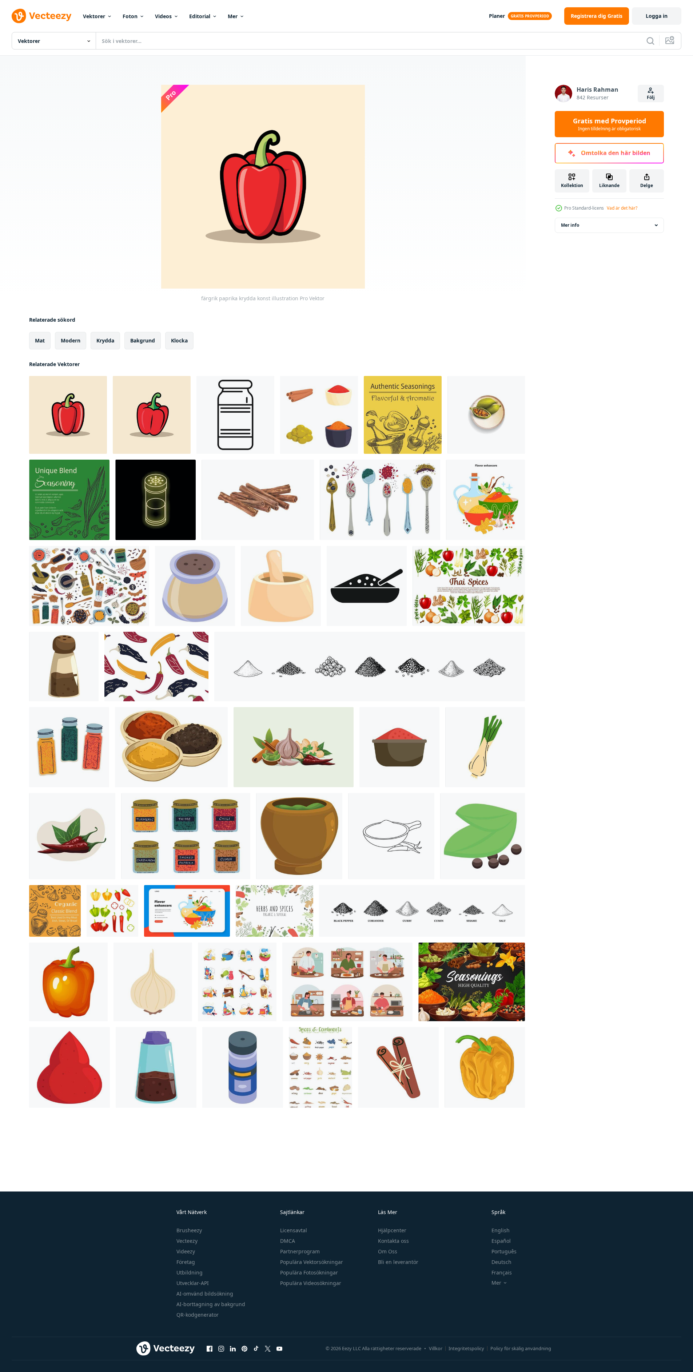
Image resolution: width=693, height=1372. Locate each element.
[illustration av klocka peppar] (485, 1067)
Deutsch (501, 1261)
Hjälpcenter (392, 1230)
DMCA (287, 1240)
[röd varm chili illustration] (72, 836)
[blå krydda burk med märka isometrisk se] (242, 1067)
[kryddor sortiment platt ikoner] (237, 982)
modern (70, 340)
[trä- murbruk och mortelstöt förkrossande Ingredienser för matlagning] (281, 586)
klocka (179, 340)
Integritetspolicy (466, 1348)
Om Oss (387, 1251)
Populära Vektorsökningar (311, 1261)
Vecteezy (187, 1240)
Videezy (185, 1251)
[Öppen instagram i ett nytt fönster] (221, 1348)
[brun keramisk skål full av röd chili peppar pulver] (399, 747)
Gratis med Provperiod (609, 124)
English (500, 1230)
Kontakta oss (393, 1240)
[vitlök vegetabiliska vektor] (152, 982)
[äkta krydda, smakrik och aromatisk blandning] (403, 415)
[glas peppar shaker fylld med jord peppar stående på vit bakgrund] (64, 666)
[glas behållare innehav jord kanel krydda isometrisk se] (195, 586)
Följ (651, 97)
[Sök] (650, 40)
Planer (497, 15)
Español (501, 1240)
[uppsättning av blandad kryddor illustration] (319, 415)
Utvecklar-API (192, 1283)
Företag (185, 1261)
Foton (130, 16)
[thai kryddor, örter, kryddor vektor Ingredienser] (469, 586)
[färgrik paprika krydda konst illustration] (68, 415)
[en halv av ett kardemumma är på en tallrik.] (486, 415)
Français (501, 1272)
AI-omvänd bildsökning (204, 1293)
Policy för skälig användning (520, 1348)
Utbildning (189, 1272)
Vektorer (94, 16)
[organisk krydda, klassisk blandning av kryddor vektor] (55, 911)
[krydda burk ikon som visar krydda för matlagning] (235, 415)
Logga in (657, 15)
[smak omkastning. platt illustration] (485, 500)
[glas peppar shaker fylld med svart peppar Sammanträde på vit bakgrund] (156, 1067)
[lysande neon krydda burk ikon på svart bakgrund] (155, 500)
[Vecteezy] (41, 16)
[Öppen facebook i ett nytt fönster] (209, 1348)
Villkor (435, 1348)
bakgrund (142, 340)
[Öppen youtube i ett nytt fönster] (279, 1348)
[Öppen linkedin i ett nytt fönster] (233, 1348)
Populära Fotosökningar (309, 1272)
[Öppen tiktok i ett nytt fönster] (256, 1348)
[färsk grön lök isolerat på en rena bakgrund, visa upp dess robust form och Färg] (485, 747)
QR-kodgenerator (197, 1314)
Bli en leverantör (398, 1261)
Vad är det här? (622, 208)
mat (40, 340)
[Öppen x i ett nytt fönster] (268, 1348)
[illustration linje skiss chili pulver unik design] (391, 836)
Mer (233, 16)
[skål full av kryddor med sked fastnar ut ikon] (367, 586)
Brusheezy (189, 1230)
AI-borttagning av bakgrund (210, 1304)
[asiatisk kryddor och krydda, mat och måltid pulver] (171, 747)
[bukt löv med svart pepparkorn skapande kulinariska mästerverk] (482, 836)
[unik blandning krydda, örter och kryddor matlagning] (69, 500)
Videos (163, 16)
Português (504, 1251)
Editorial (199, 16)
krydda (105, 340)
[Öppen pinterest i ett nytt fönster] (244, 1348)
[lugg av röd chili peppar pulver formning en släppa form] (69, 1067)
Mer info (570, 225)
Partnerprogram (300, 1251)
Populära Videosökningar (310, 1283)
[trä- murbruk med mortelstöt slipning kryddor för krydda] (299, 836)
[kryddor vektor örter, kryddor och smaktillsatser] (471, 982)
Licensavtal (293, 1230)
